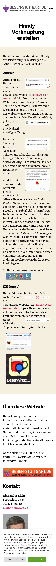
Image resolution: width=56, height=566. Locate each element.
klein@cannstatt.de (15, 508)
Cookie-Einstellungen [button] (15, 559)
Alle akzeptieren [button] (37, 559)
